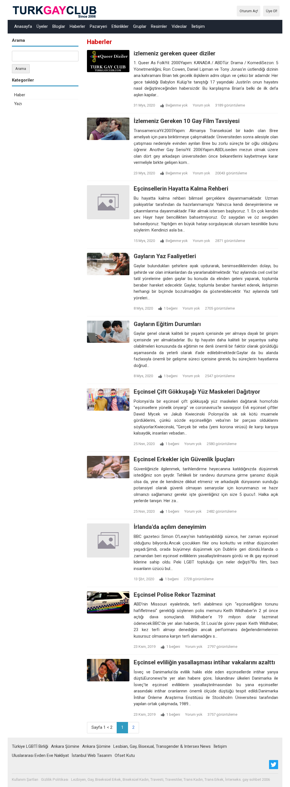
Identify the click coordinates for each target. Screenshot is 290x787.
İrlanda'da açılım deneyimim (170, 526)
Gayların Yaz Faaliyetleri (165, 256)
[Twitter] (273, 764)
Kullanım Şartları (25, 779)
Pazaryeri (98, 26)
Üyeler (42, 26)
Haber (19, 94)
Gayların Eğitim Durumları (167, 324)
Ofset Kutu (125, 755)
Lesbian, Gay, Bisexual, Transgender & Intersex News (162, 746)
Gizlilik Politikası (54, 779)
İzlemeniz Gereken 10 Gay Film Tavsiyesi (187, 121)
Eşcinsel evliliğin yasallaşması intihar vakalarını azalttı (204, 662)
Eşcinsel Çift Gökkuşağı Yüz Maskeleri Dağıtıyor (197, 391)
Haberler (77, 26)
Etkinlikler (120, 26)
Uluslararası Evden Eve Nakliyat (40, 755)
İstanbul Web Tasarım (92, 755)
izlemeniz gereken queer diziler (175, 53)
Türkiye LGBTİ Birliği (30, 746)
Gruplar (139, 26)
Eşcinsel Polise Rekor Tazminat (175, 594)
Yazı (18, 103)
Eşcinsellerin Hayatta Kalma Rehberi (181, 188)
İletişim (198, 26)
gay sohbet (251, 779)
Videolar (179, 26)
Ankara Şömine (65, 746)
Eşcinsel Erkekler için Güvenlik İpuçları (184, 459)
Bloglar (58, 26)
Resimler (159, 26)
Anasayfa (23, 26)
